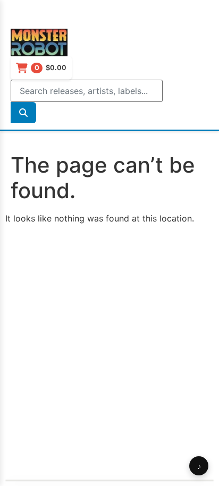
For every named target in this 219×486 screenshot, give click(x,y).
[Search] (23, 112)
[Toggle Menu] (21, 17)
